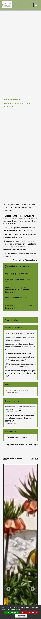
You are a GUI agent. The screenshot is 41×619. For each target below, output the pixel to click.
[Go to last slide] (8, 589)
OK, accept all (12, 612)
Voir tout (34, 459)
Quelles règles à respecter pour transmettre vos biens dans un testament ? (18, 290)
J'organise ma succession (16, 437)
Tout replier (19, 260)
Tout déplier (31, 260)
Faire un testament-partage (17, 390)
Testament (16, 207)
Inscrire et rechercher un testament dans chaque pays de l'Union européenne (19, 418)
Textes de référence (12, 320)
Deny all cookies (30, 612)
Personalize (21, 616)
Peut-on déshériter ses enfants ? (19, 353)
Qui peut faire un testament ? (17, 274)
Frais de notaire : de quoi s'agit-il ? (20, 333)
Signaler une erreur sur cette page (22, 444)
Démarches (19, 103)
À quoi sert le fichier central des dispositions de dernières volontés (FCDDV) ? (21, 346)
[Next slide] (33, 589)
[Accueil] (10, 5)
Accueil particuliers (12, 204)
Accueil (8, 103)
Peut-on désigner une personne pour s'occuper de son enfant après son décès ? (20, 373)
